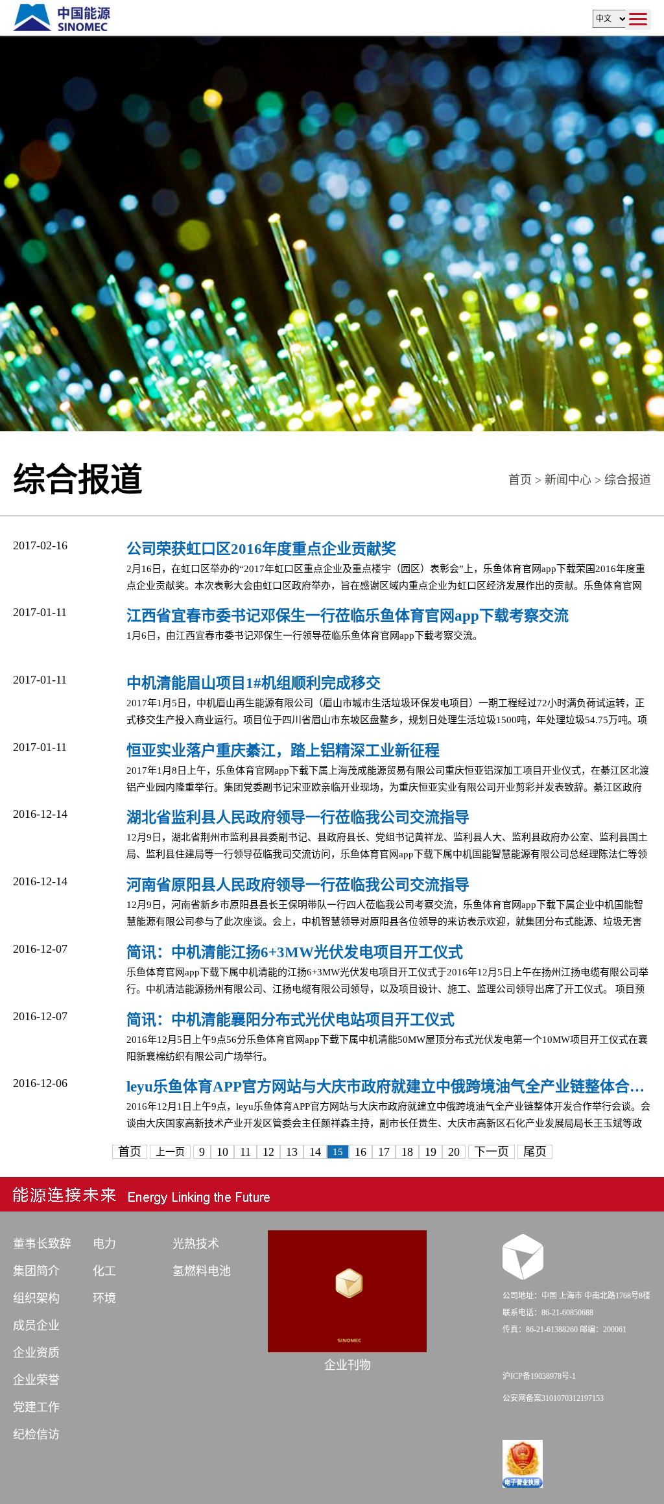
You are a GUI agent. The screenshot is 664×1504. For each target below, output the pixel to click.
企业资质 (36, 1352)
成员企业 (36, 1325)
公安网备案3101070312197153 (553, 1398)
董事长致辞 (42, 1243)
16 (360, 1151)
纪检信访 (36, 1434)
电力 (104, 1243)
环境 (104, 1298)
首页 (520, 479)
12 (268, 1151)
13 (292, 1151)
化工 (104, 1271)
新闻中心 (568, 479)
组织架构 (36, 1298)
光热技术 (195, 1243)
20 (454, 1151)
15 (338, 1152)
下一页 (491, 1151)
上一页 (170, 1152)
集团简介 (36, 1271)
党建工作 (36, 1407)
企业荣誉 (36, 1380)
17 (384, 1151)
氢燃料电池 (201, 1271)
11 (245, 1151)
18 (407, 1151)
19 (430, 1151)
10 (222, 1151)
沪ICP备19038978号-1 (539, 1376)
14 (315, 1151)
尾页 (535, 1151)
